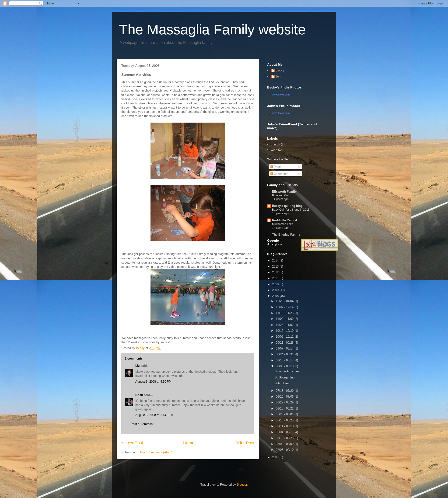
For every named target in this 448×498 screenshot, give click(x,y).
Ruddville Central (284, 220)
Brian (139, 395)
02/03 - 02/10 (285, 450)
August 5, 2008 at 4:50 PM (153, 381)
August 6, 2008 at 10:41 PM (154, 415)
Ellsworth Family (284, 191)
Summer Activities (287, 371)
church (275, 144)
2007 (276, 457)
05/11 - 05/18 (285, 426)
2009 (276, 290)
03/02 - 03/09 (285, 444)
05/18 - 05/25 (285, 420)
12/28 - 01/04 (285, 301)
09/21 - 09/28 (285, 342)
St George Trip (284, 377)
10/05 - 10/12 (285, 336)
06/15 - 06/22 (285, 408)
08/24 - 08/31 (285, 354)
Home (188, 443)
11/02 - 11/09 (285, 319)
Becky (280, 70)
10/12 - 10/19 (285, 330)
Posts (277, 167)
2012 (276, 272)
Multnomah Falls (282, 224)
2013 (276, 266)
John (279, 76)
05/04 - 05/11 (285, 432)
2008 (276, 296)
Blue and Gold (281, 195)
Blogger (242, 484)
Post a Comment (142, 424)
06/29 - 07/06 (285, 396)
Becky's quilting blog (287, 206)
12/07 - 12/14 (285, 307)
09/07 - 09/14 (285, 348)
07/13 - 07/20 (285, 390)
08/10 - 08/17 (285, 360)
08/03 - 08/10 (285, 366)
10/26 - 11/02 (285, 325)
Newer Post (132, 443)
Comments (280, 174)
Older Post (244, 443)
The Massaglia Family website (212, 29)
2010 (276, 284)
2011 (276, 278)
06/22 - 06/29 (285, 402)
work (274, 149)
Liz (137, 365)
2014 (276, 260)
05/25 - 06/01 (285, 414)
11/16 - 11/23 (285, 313)
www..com (281, 94)
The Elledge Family (286, 234)
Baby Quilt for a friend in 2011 (290, 209)
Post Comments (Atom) (156, 452)
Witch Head (282, 383)
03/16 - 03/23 (285, 438)
